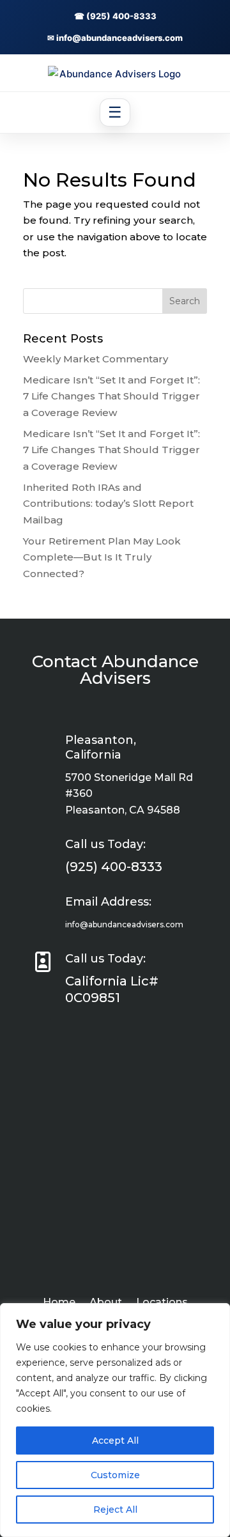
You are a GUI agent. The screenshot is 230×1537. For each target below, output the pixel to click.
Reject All (115, 1509)
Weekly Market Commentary (95, 359)
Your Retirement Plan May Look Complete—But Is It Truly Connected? (102, 557)
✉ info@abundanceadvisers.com (115, 38)
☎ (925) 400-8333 (115, 16)
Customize (115, 1475)
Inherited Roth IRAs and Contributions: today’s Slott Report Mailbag (108, 503)
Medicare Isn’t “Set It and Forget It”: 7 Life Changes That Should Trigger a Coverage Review (111, 396)
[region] (115, 1420)
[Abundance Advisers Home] (115, 74)
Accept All (115, 1440)
